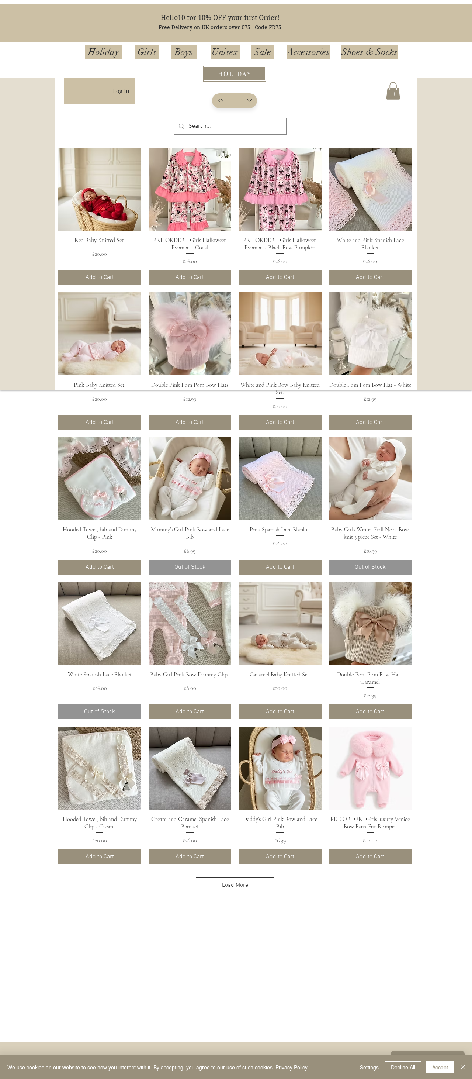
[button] (393, 91)
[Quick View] (99, 189)
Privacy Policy (291, 1067)
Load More (235, 885)
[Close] (463, 1067)
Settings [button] (369, 1067)
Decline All (403, 1067)
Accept (440, 1067)
